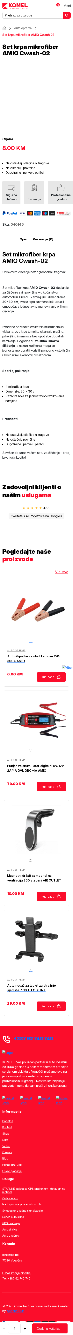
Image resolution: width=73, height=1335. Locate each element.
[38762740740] (67, 667)
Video (6, 1146)
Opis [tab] (23, 239)
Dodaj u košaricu (49, 1328)
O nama (7, 1152)
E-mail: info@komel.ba (16, 1273)
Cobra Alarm (10, 1198)
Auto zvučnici (10, 1235)
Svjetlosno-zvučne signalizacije (22, 1210)
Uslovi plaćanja (12, 1171)
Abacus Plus (15, 1311)
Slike (5, 1139)
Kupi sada (47, 677)
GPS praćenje (11, 1223)
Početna (7, 1121)
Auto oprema (23, 28)
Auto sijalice (10, 1229)
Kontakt (7, 1127)
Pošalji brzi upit (12, 1164)
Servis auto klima (13, 1217)
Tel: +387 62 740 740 (16, 1278)
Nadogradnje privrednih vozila (21, 1204)
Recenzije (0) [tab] (43, 239)
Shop (5, 1133)
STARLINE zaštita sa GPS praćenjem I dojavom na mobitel (33, 1190)
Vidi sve (61, 572)
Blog (5, 1158)
